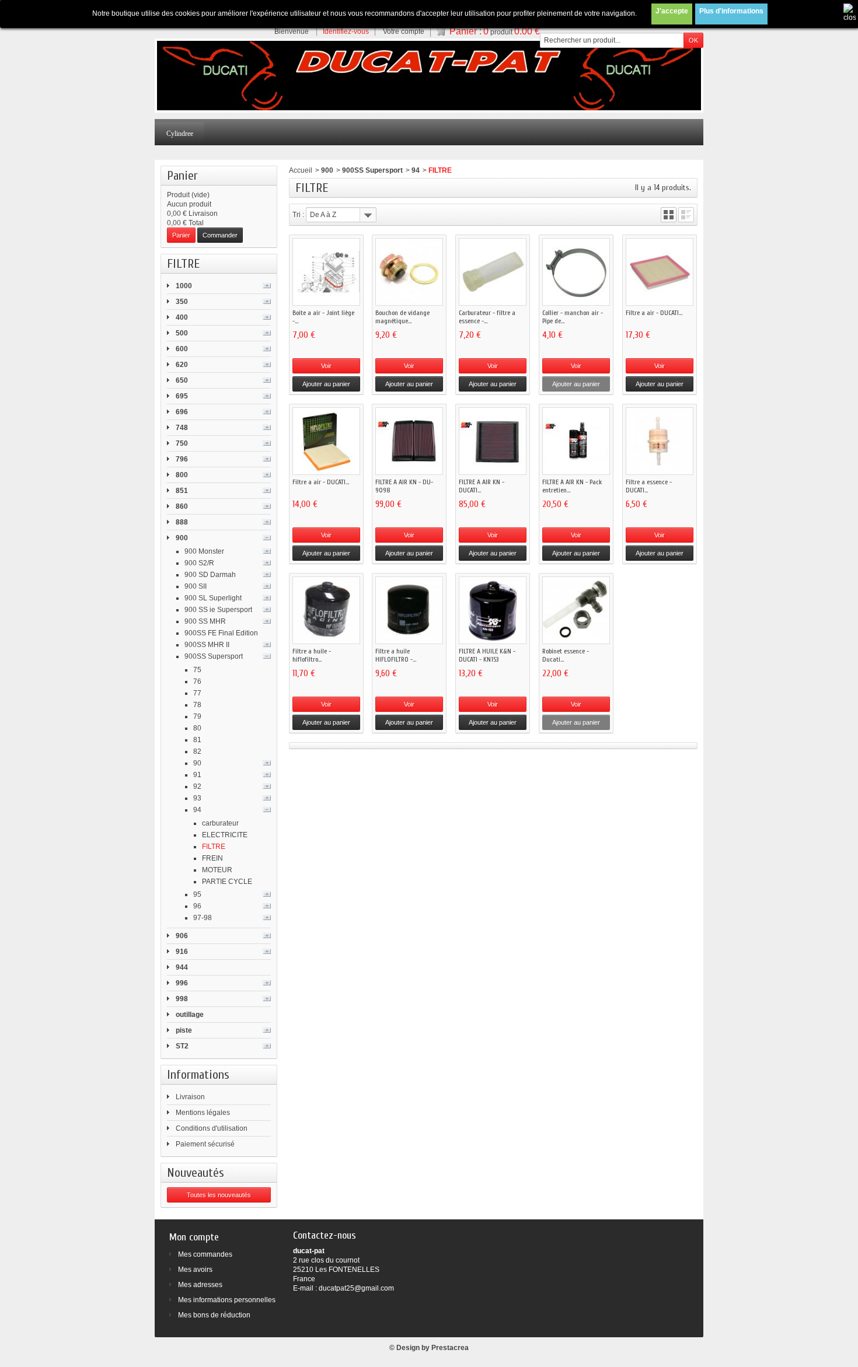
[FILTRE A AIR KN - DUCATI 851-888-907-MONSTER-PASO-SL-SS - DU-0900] (492, 441)
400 (182, 317)
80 (197, 728)
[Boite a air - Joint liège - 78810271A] (326, 272)
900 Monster (204, 551)
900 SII (195, 586)
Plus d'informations (731, 11)
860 (182, 506)
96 (197, 906)
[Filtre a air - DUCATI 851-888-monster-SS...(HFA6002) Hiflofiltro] (326, 441)
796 (182, 459)
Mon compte (194, 1237)
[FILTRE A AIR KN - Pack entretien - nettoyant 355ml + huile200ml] (576, 441)
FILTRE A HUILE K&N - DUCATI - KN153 (487, 655)
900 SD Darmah (210, 575)
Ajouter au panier (326, 383)
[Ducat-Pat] (429, 76)
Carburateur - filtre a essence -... (487, 317)
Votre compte (403, 31)
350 (182, 302)
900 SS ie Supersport (218, 610)
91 (197, 775)
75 (197, 670)
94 (197, 810)
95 (197, 894)
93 (197, 798)
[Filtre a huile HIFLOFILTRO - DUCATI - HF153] (409, 610)
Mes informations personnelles (226, 1300)
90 (197, 763)
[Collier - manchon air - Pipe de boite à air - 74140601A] (576, 272)
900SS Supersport (213, 656)
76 (197, 681)
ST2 (182, 1046)
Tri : (298, 215)
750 (182, 443)
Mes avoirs (195, 1269)
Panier (182, 175)
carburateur (220, 823)
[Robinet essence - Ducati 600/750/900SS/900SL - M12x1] (576, 610)
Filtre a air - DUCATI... (654, 313)
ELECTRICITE (224, 835)
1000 (184, 286)
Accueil (300, 170)
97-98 (202, 918)
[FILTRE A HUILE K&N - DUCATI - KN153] (492, 610)
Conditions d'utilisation (211, 1128)
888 (182, 522)
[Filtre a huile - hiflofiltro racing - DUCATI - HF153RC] (326, 610)
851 (182, 491)
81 (197, 740)
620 (182, 365)
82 (197, 751)
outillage (190, 1015)
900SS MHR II (206, 645)
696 (182, 412)
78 (197, 705)
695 (182, 396)
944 (182, 967)
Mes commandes (205, 1254)
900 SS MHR (205, 621)
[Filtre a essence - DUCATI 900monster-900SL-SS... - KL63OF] (659, 441)
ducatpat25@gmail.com (356, 1288)
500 (182, 333)
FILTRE (213, 846)
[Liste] (686, 214)
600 (182, 349)
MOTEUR (217, 870)
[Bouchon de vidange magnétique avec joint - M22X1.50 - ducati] (409, 272)
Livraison (190, 1097)
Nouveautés (195, 1172)
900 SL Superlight (213, 598)
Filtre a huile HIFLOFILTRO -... (395, 655)
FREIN (212, 858)
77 (197, 693)
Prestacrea (450, 1348)
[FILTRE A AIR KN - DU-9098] (409, 441)
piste (184, 1030)
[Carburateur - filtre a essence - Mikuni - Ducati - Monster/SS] (492, 272)
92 (197, 786)
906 (182, 936)
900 (182, 538)
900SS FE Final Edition (221, 633)
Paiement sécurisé (205, 1144)
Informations (198, 1074)
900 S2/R (199, 563)
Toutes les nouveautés (219, 1194)
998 (182, 999)
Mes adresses (200, 1285)
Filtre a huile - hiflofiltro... (311, 655)
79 (197, 716)
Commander (220, 235)
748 (182, 428)
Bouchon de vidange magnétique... (402, 317)
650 (182, 380)
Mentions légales (203, 1113)
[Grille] (668, 214)
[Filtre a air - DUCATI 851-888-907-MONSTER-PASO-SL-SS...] (659, 272)
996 (182, 983)
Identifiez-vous (346, 31)
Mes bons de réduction (214, 1315)
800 (182, 475)
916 (182, 952)
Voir (326, 365)
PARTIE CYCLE (227, 881)
